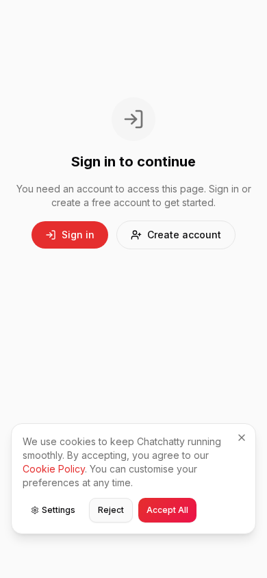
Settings (58, 510)
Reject (111, 510)
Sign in (78, 234)
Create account (184, 234)
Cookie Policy (54, 469)
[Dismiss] (241, 437)
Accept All (167, 510)
